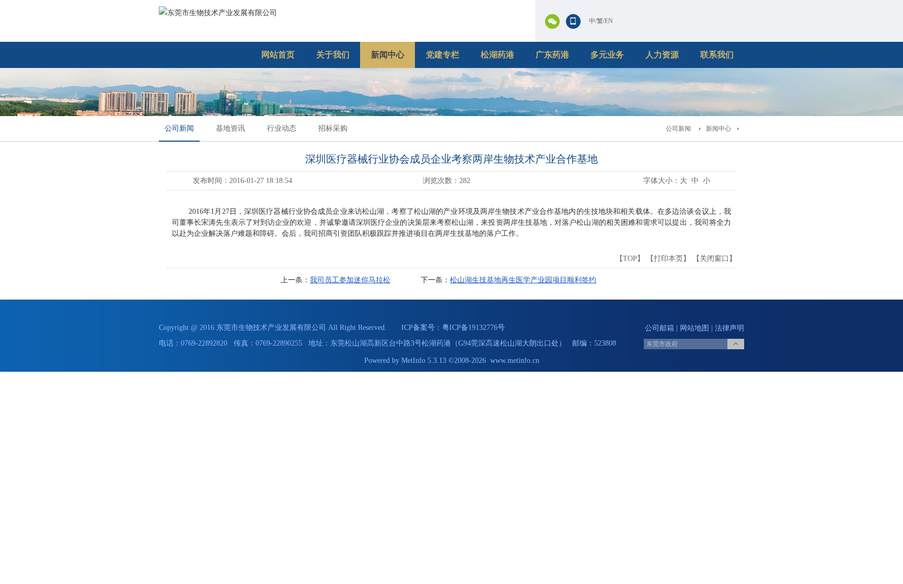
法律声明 (729, 328)
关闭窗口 (714, 258)
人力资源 (662, 54)
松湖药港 (497, 54)
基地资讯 (230, 128)
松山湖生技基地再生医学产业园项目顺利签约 (523, 280)
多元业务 (607, 54)
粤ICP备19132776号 (473, 327)
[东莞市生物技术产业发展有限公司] (218, 13)
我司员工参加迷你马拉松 (350, 280)
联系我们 (717, 54)
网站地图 (694, 328)
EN (609, 21)
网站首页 (278, 54)
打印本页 (668, 258)
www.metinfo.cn (514, 360)
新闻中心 (387, 54)
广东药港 (552, 54)
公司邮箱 (659, 328)
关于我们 (333, 54)
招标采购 (333, 128)
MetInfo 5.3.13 (423, 360)
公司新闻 (179, 128)
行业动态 (281, 128)
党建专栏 (442, 54)
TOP (630, 258)
